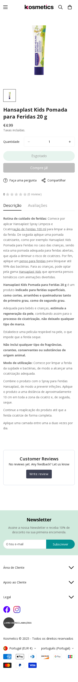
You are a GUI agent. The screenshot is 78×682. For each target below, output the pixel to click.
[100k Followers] (16, 609)
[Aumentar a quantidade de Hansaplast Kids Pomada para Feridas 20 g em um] (70, 142)
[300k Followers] (6, 609)
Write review (38, 474)
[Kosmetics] (39, 7)
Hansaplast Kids (30, 272)
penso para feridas (33, 261)
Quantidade (11, 142)
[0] (70, 7)
